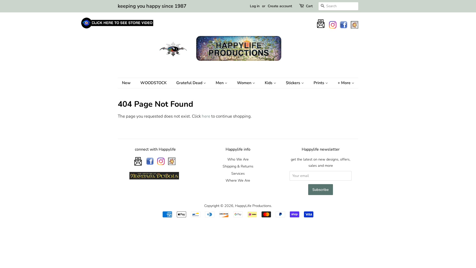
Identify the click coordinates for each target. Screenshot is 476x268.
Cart (309, 6)
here (206, 116)
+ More (345, 83)
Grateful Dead (189, 83)
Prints (319, 83)
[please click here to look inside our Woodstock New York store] (117, 28)
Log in (255, 6)
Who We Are (238, 159)
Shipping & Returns (238, 166)
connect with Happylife (155, 149)
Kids (269, 83)
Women (244, 83)
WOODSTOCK (153, 83)
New (126, 83)
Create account (280, 6)
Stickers (293, 83)
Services (238, 173)
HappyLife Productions (253, 205)
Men (220, 83)
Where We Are (238, 180)
